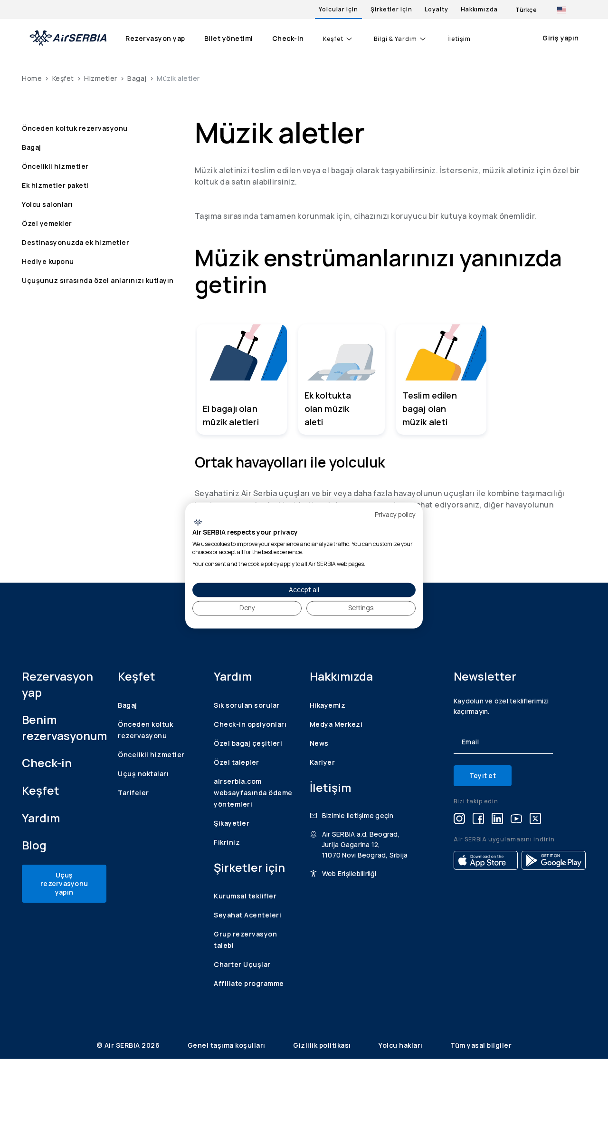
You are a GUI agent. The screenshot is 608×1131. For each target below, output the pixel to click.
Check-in (288, 38)
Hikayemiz (328, 705)
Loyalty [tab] (436, 9)
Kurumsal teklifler (245, 895)
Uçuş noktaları (143, 773)
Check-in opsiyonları (250, 724)
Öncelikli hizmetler (55, 166)
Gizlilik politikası (322, 1045)
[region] (390, 379)
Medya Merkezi (336, 724)
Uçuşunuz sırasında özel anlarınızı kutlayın (98, 280)
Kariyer (322, 762)
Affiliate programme (249, 983)
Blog (34, 845)
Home (32, 78)
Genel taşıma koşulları (227, 1045)
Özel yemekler (47, 223)
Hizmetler (100, 78)
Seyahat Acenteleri (247, 914)
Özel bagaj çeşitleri (248, 743)
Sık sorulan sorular (247, 705)
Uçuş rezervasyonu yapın (64, 883)
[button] (242, 379)
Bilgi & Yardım (395, 39)
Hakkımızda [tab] (479, 9)
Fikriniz (227, 842)
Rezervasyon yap (155, 38)
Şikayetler (231, 823)
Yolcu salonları (47, 204)
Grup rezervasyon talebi (245, 939)
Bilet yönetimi (228, 38)
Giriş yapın (560, 37)
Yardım (41, 818)
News (319, 743)
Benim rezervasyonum (64, 727)
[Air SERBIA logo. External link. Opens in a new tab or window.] (197, 522)
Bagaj (137, 78)
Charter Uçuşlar (242, 964)
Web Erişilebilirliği (349, 873)
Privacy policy (395, 514)
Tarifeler (133, 792)
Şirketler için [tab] (391, 9)
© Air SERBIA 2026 (129, 1045)
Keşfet (333, 39)
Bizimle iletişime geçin (358, 815)
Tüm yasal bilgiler (481, 1045)
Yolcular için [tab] (338, 9)
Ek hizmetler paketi (55, 185)
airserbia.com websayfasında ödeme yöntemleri (253, 793)
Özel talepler (236, 762)
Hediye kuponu (48, 261)
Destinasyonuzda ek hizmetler (75, 242)
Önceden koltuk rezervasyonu (75, 128)
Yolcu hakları (401, 1045)
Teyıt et (482, 775)
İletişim (459, 39)
